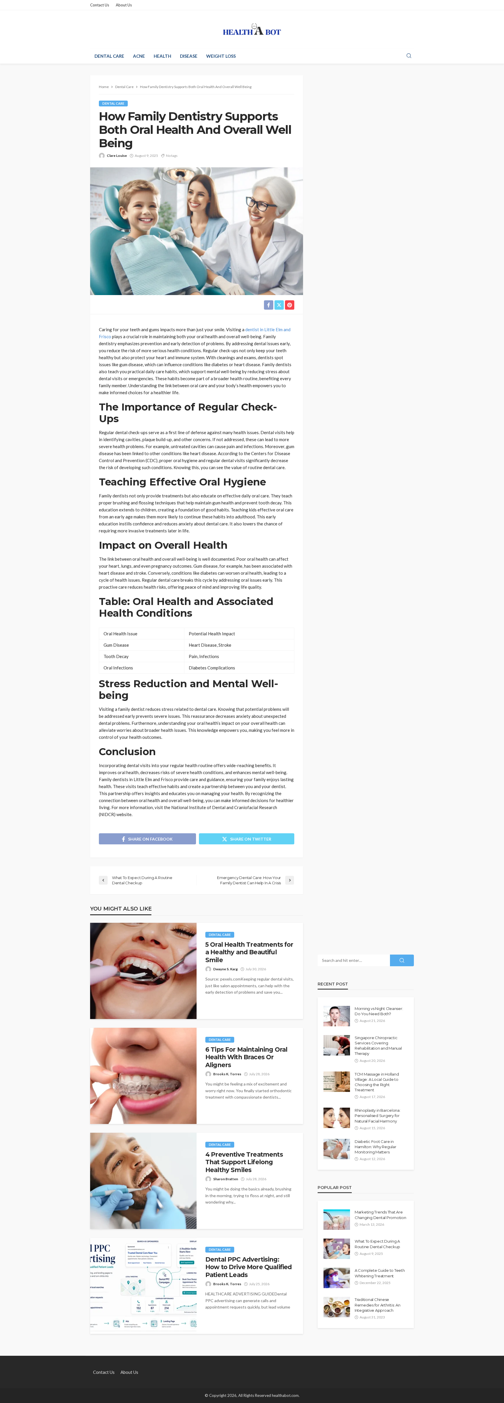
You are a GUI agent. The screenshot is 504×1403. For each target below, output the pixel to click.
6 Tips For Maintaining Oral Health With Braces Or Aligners (246, 1057)
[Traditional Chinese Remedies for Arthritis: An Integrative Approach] (336, 1307)
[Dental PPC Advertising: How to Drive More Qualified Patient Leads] (143, 1286)
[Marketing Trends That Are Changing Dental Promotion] (336, 1219)
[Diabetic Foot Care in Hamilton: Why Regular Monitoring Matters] (336, 1149)
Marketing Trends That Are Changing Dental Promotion (380, 1215)
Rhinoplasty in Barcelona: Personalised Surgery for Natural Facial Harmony (377, 1115)
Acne (139, 56)
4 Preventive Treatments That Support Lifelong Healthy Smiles (244, 1162)
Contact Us (99, 5)
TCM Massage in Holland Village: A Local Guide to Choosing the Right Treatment (377, 1082)
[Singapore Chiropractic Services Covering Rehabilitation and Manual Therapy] (336, 1045)
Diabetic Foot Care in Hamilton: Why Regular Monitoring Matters (375, 1146)
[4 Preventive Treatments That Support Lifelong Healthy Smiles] (143, 1181)
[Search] (409, 56)
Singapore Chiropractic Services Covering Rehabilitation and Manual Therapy (378, 1045)
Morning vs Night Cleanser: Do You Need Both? (379, 1011)
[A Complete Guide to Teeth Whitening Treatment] (336, 1278)
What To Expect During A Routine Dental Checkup (377, 1244)
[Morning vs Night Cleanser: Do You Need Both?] (336, 1016)
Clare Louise (117, 155)
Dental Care (109, 56)
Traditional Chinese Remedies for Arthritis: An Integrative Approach (377, 1304)
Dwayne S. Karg (225, 969)
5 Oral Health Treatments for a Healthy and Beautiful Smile (249, 952)
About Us (124, 5)
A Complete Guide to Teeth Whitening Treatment (380, 1273)
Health (162, 56)
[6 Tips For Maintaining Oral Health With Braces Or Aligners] (143, 1076)
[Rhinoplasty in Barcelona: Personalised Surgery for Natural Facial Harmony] (336, 1118)
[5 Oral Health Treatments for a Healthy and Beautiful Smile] (143, 971)
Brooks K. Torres (227, 1074)
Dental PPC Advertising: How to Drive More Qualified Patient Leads (248, 1267)
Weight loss (221, 56)
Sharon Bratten (225, 1179)
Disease (188, 56)
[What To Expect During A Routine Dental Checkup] (336, 1249)
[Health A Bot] (252, 29)
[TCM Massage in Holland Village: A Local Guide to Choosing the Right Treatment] (336, 1081)
